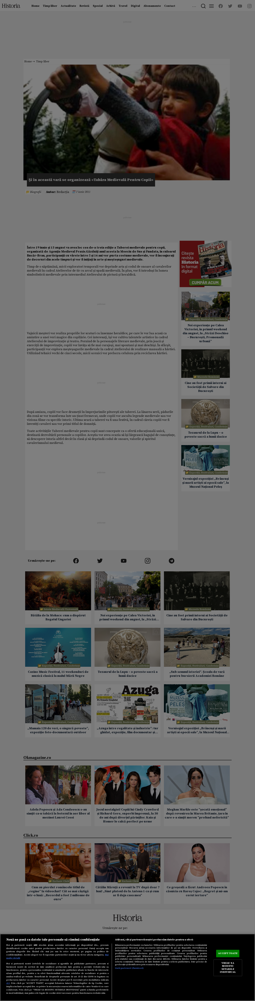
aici (8, 983)
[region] (127, 967)
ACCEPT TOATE (227, 953)
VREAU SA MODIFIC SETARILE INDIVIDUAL (228, 968)
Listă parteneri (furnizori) (129, 968)
